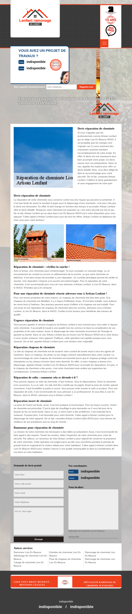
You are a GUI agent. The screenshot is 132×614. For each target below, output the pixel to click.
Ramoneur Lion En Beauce (27, 552)
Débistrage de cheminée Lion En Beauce (30, 557)
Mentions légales (32, 585)
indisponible (90, 471)
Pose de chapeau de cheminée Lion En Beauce (65, 561)
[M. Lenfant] (68, 579)
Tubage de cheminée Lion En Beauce (29, 564)
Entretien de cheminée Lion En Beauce (65, 554)
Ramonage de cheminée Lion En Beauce (100, 554)
